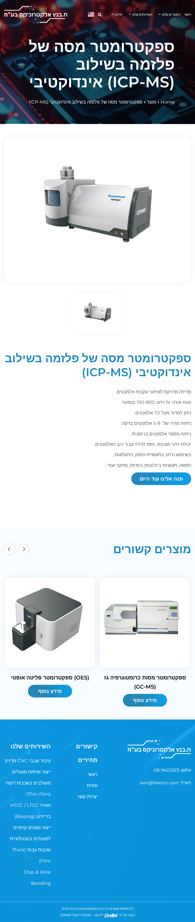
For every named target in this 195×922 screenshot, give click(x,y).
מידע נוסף (50, 691)
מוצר (151, 102)
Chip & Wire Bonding (37, 877)
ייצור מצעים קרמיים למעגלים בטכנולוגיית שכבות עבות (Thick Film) (30, 844)
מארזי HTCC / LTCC (30, 805)
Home (167, 102)
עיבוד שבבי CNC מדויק (28, 761)
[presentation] (9, 549)
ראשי (187, 14)
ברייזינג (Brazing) (32, 816)
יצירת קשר (87, 796)
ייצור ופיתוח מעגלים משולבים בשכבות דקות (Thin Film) (28, 783)
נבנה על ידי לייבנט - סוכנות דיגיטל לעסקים (97, 915)
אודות (92, 785)
